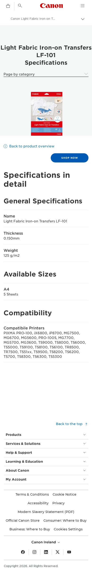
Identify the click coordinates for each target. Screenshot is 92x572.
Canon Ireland (44, 542)
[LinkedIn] (46, 552)
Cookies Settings (68, 529)
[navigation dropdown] (82, 5)
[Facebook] (23, 552)
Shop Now (69, 157)
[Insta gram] (34, 552)
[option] (46, 114)
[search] (20, 5)
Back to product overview (31, 146)
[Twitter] (57, 552)
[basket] (8, 6)
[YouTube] (69, 552)
